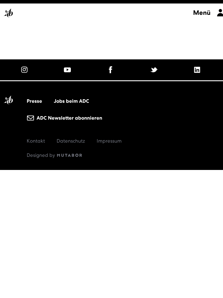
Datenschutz (71, 141)
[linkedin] (198, 70)
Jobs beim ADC (71, 101)
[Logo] (95, 11)
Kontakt (36, 141)
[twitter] (154, 70)
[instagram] (25, 70)
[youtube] (68, 70)
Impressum (109, 141)
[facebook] (111, 70)
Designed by (41, 155)
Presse (34, 101)
